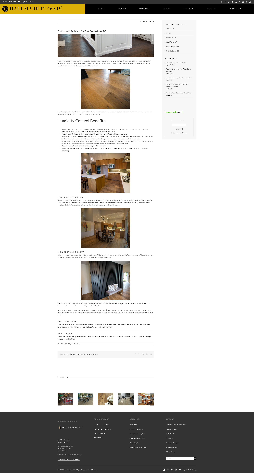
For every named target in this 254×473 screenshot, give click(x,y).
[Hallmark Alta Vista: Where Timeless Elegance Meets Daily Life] (105, 394)
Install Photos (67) (171, 42)
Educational (77, 344)
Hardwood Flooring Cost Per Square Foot (179, 78)
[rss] (250, 2)
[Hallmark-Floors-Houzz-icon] (239, 2)
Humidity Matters (97, 306)
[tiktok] (232, 2)
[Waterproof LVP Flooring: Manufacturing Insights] (146, 394)
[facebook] (225, 2)
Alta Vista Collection (130, 337)
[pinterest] (229, 2)
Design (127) (170, 29)
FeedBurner (183, 133)
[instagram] (221, 2)
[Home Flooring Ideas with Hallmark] (85, 394)
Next (150, 21)
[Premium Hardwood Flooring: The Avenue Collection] (125, 394)
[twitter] (243, 2)
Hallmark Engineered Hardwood (176, 63)
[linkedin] (236, 2)
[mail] (191, 470)
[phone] (195, 470)
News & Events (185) (172, 46)
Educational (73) (171, 37)
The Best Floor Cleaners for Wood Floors (179, 93)
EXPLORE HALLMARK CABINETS (69, 460)
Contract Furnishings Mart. (66, 339)
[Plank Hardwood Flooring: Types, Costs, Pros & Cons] (65, 394)
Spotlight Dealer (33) (172, 51)
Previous (144, 21)
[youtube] (246, 2)
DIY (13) (168, 33)
